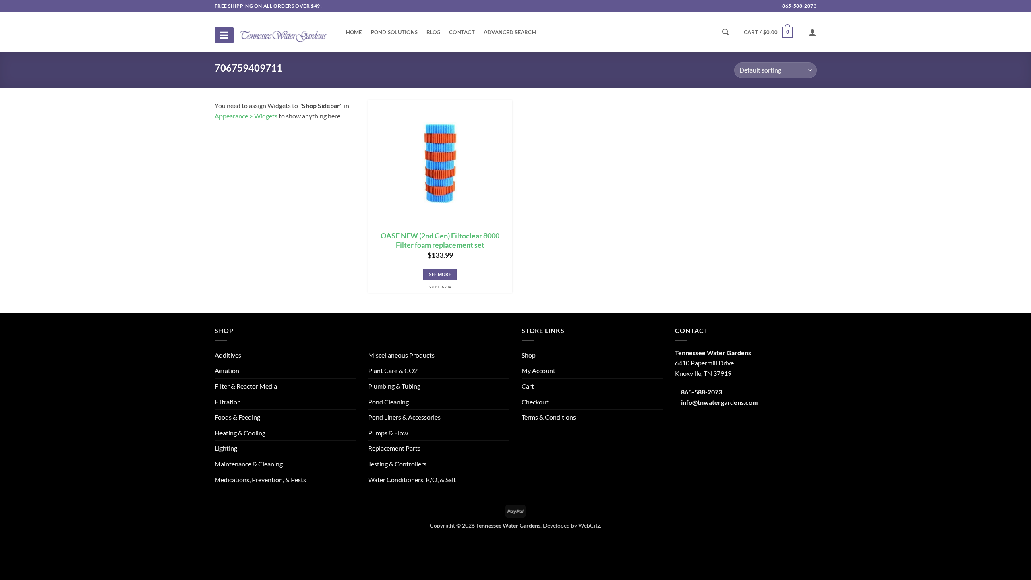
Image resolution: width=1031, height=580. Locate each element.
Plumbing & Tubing (394, 386)
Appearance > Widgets (246, 116)
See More (440, 274)
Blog (433, 32)
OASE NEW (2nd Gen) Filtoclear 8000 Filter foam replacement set (440, 240)
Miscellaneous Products (401, 355)
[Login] (812, 32)
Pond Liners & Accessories (404, 417)
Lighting (226, 448)
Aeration (227, 370)
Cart (528, 386)
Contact (462, 32)
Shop (529, 355)
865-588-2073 (798, 6)
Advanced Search (510, 32)
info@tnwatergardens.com (719, 402)
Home (354, 32)
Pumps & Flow (388, 433)
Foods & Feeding (237, 417)
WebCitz (589, 525)
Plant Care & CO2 (393, 370)
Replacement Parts (394, 448)
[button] (768, 32)
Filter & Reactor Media (246, 386)
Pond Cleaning (388, 402)
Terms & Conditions (549, 417)
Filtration (228, 402)
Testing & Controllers (397, 464)
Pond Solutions (394, 32)
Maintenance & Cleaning (249, 464)
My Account (538, 370)
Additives (228, 355)
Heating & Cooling (240, 433)
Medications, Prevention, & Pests (260, 479)
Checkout (535, 402)
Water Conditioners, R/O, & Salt (412, 479)
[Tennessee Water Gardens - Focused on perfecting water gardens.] (283, 31)
